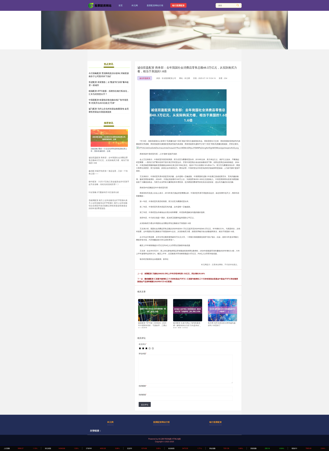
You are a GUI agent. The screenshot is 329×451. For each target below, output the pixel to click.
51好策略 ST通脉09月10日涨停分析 (104, 192)
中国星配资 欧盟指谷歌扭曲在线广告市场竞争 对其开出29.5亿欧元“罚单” (108, 101)
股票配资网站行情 (155, 5)
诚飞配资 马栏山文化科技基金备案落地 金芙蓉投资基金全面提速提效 (109, 110)
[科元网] (100, 5)
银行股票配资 (178, 5)
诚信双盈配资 (144, 78)
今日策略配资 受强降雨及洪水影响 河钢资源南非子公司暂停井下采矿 (109, 75)
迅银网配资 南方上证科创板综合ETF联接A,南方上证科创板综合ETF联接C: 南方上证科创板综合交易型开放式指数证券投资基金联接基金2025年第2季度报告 (108, 204)
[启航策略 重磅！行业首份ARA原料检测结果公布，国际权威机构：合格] (109, 138)
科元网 (135, 5)
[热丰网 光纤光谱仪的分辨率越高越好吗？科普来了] (222, 310)
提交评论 (144, 404)
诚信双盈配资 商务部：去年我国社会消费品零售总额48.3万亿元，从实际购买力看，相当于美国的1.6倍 (109, 160)
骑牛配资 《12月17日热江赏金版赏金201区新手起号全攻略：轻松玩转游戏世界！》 (109, 183)
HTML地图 (176, 438)
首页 (120, 5)
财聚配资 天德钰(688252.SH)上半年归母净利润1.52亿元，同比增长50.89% (175, 273)
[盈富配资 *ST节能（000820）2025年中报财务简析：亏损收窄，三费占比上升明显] (152, 310)
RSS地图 (168, 438)
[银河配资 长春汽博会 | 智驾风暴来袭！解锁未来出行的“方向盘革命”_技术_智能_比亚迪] (187, 310)
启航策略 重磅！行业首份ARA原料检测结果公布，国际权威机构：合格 (109, 149)
